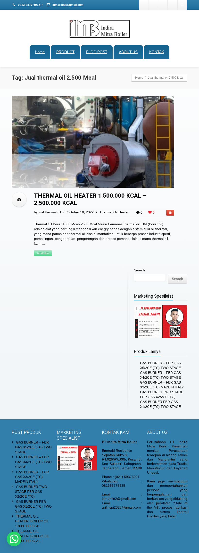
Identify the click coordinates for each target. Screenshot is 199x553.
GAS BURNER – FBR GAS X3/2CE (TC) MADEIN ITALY (32, 477)
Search (139, 270)
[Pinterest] (172, 5)
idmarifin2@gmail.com (67, 5)
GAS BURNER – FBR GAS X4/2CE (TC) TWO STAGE (33, 462)
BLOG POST (96, 52)
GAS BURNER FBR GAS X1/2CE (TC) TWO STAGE (33, 506)
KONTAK (156, 52)
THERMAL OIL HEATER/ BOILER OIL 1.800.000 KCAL (32, 521)
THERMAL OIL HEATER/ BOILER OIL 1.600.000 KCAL (32, 536)
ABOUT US (128, 52)
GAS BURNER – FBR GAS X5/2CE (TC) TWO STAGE (33, 447)
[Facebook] (144, 5)
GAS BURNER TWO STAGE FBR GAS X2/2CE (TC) (31, 491)
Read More (43, 253)
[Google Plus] (163, 5)
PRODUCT (65, 52)
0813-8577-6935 (28, 5)
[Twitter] (153, 5)
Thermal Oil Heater (114, 212)
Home (40, 52)
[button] (14, 539)
